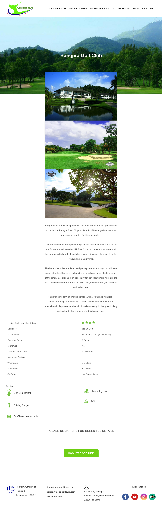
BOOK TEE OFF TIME (81, 453)
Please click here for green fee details (81, 430)
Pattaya (63, 230)
